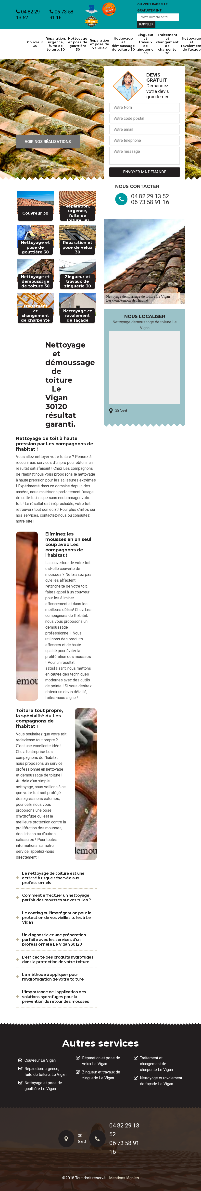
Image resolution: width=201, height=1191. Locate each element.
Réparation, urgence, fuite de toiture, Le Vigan (45, 1071)
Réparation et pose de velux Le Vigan (101, 1061)
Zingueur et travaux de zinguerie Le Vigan (101, 1075)
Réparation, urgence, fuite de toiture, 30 (56, 43)
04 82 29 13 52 (28, 15)
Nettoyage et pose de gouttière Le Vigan (43, 1086)
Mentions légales (124, 1178)
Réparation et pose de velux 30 (99, 44)
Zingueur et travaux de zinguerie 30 (145, 44)
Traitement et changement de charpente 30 (167, 44)
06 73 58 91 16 (61, 15)
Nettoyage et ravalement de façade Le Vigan (161, 1081)
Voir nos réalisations (48, 141)
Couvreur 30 (35, 44)
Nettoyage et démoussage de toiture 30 (123, 43)
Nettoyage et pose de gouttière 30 (77, 43)
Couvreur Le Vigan (40, 1060)
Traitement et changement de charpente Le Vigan (156, 1064)
